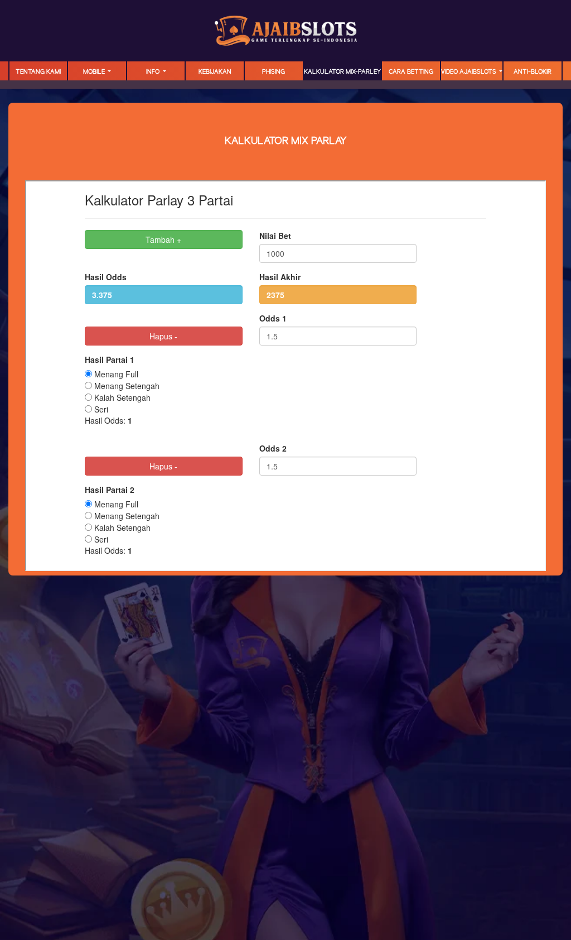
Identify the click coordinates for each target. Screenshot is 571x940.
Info (153, 72)
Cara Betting (411, 72)
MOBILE (95, 72)
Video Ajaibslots (469, 72)
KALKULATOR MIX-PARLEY (342, 72)
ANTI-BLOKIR (532, 72)
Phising (273, 72)
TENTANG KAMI (38, 72)
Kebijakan (215, 72)
